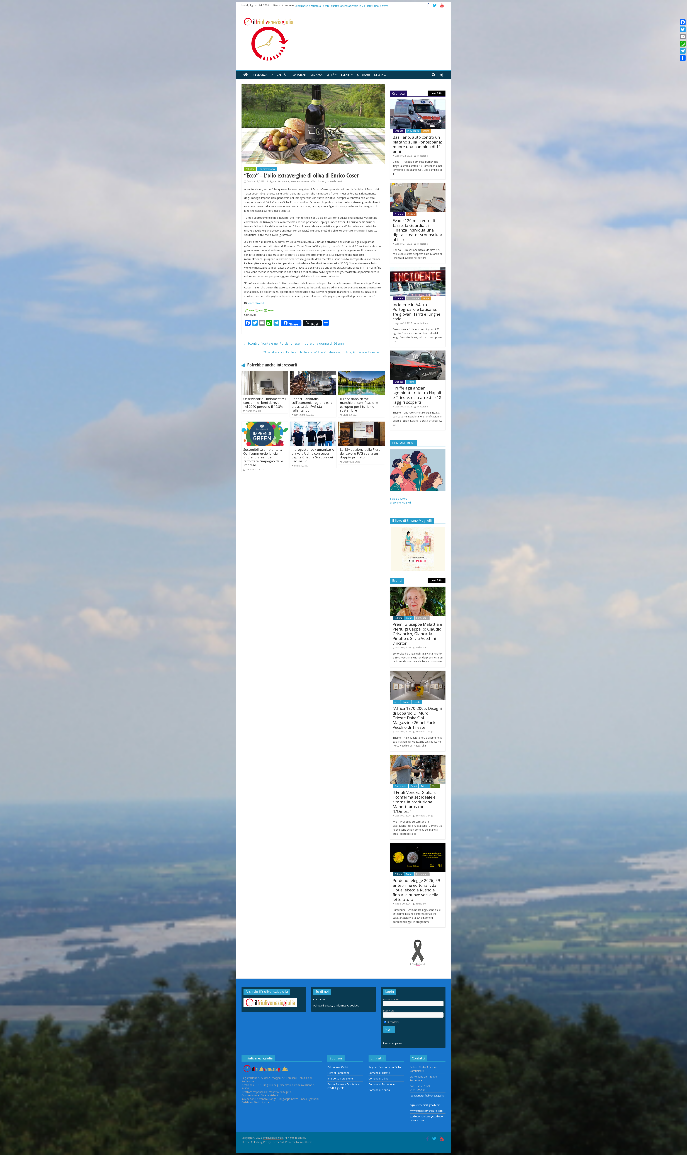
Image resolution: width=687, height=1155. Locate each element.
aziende (285, 181)
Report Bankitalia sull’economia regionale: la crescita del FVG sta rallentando (312, 405)
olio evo (321, 181)
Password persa (392, 1043)
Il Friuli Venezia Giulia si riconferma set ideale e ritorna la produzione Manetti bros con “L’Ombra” (415, 802)
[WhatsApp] (682, 43)
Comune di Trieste (379, 1072)
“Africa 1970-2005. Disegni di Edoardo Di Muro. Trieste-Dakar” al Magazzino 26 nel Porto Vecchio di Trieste (417, 718)
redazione (422, 155)
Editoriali (299, 74)
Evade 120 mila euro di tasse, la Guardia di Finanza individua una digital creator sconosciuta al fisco (352, 5)
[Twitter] (682, 29)
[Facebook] (682, 22)
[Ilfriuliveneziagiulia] (246, 75)
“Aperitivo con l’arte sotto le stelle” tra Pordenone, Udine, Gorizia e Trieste (323, 352)
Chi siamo (363, 74)
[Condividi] (682, 58)
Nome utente (391, 999)
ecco (293, 181)
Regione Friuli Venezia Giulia (385, 1067)
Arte (396, 702)
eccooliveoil (256, 303)
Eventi (345, 74)
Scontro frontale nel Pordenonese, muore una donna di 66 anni (294, 343)
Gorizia (411, 214)
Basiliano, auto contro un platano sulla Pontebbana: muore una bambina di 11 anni (417, 144)
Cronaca (316, 74)
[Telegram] (682, 50)
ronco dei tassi (334, 181)
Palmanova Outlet (337, 1067)
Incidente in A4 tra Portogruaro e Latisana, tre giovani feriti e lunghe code (416, 311)
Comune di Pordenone (382, 1084)
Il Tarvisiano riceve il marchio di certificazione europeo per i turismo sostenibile (359, 405)
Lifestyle (380, 74)
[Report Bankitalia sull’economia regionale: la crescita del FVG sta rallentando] (313, 373)
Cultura (398, 617)
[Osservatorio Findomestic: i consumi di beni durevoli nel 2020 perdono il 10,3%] (265, 373)
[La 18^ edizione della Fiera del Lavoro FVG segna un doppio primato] (361, 424)
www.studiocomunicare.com (426, 1110)
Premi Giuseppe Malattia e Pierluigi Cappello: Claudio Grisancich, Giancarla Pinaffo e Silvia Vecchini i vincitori (417, 633)
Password (388, 1010)
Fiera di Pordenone (338, 1072)
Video (435, 786)
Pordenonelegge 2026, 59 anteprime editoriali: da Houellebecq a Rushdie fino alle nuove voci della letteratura (416, 890)
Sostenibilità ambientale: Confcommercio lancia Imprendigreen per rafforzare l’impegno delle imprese (263, 457)
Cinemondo (400, 786)
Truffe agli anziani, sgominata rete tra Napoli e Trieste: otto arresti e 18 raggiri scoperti (417, 395)
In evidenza (259, 74)
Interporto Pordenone (340, 1078)
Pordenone (413, 298)
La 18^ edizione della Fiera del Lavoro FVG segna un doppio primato (360, 453)
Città (330, 74)
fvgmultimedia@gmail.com (425, 1105)
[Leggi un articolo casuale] (441, 75)
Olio (313, 181)
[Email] (682, 36)
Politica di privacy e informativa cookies (336, 1005)
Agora (273, 181)
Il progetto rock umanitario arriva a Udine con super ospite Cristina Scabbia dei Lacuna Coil (313, 455)
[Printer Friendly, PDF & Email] (259, 310)
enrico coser (303, 181)
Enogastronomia (267, 169)
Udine (426, 130)
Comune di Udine (378, 1078)
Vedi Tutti (437, 93)
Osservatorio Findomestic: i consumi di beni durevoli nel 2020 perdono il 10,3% (264, 403)
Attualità (279, 74)
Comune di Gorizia (379, 1090)
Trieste (410, 381)
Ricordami (393, 1022)
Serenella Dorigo (424, 731)
